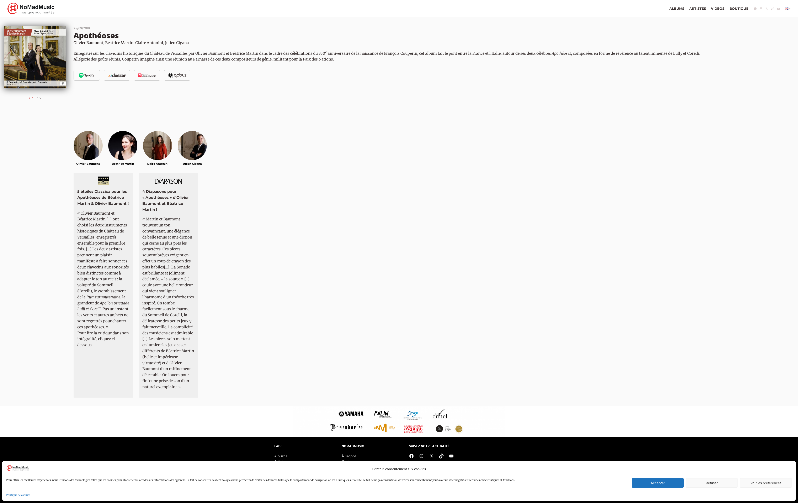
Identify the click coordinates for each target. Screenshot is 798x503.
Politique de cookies (18, 495)
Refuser (712, 483)
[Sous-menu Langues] (790, 9)
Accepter (658, 483)
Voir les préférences (765, 483)
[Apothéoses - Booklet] (39, 97)
